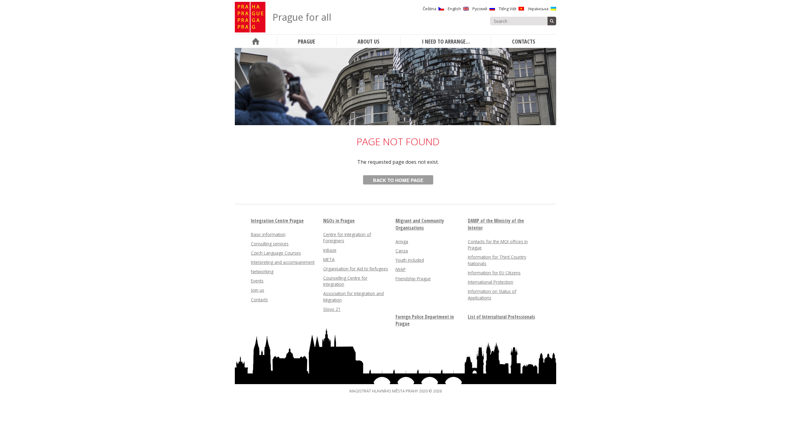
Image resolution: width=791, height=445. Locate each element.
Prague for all (302, 17)
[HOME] (256, 41)
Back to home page (398, 180)
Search (552, 21)
